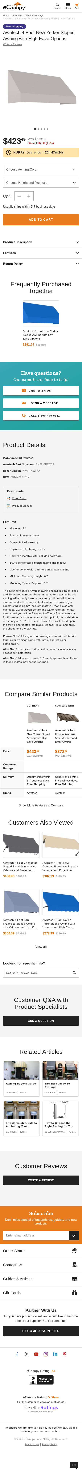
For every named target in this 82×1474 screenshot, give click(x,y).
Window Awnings (34, 15)
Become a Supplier (41, 1331)
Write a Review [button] (12, 44)
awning (45, 590)
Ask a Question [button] (41, 1020)
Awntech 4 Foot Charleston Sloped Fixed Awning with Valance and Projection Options (20, 866)
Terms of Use (32, 1444)
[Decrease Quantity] (19, 196)
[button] (41, 403)
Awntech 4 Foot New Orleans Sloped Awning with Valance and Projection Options (60, 866)
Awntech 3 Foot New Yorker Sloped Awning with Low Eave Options (40, 335)
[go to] (41, 313)
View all (41, 946)
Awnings (17, 15)
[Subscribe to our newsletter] (74, 1235)
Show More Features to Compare (41, 805)
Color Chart (19, 498)
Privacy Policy (49, 1444)
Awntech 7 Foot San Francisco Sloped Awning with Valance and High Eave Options (21, 923)
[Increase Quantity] (29, 196)
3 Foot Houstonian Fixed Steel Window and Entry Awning (66, 736)
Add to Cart (41, 219)
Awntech (28, 457)
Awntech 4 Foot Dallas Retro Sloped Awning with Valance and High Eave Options (59, 923)
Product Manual (22, 505)
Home (6, 15)
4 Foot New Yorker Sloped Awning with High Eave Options (38, 736)
